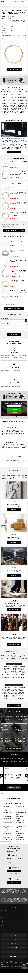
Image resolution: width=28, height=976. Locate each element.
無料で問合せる (14, 870)
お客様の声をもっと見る (14, 787)
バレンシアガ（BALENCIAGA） (11, 892)
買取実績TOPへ (14, 334)
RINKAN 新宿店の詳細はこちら (14, 152)
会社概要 (2, 961)
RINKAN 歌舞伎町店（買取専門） (21, 813)
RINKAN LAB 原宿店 (20, 816)
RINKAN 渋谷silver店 (20, 806)
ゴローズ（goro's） (19, 896)
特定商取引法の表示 (12, 961)
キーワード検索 (4, 318)
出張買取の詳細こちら (14, 509)
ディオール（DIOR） (16, 890)
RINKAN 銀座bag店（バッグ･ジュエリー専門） (21, 819)
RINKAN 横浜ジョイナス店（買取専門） (8, 830)
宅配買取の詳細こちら (14, 542)
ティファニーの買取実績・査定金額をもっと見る (14, 230)
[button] (26, 1)
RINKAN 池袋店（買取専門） (7, 823)
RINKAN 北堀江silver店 (7, 839)
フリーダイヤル (12, 36)
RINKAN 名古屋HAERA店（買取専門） (20, 834)
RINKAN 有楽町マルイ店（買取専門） (7, 827)
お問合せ (15, 962)
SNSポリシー (3, 962)
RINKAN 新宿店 (19, 809)
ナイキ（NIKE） (23, 893)
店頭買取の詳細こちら (14, 575)
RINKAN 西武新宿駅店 (7, 812)
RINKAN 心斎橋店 (6, 837)
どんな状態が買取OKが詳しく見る (14, 748)
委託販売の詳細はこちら (14, 609)
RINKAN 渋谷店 (6, 806)
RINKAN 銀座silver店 (7, 818)
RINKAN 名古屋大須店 (7, 833)
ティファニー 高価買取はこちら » (14, 69)
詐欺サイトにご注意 (9, 962)
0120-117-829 (15, 858)
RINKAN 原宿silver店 (7, 816)
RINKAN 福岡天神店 (20, 839)
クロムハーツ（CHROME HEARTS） (9, 896)
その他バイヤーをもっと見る (14, 705)
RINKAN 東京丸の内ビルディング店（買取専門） (21, 823)
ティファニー (12, 18)
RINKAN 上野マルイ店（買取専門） (21, 827)
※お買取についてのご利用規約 (6, 841)
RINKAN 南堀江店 (19, 837)
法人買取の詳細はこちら (14, 644)
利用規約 (6, 961)
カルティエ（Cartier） (9, 897)
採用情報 (2, 964)
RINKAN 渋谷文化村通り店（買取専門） (8, 809)
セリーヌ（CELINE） (8, 890)
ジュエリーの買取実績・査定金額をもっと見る (14, 308)
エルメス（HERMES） (17, 889)
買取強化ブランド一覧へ (5, 793)
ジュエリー (12, 24)
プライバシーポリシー (21, 961)
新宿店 (11, 28)
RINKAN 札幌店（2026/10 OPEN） (21, 830)
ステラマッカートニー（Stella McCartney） (13, 894)
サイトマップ (21, 962)
